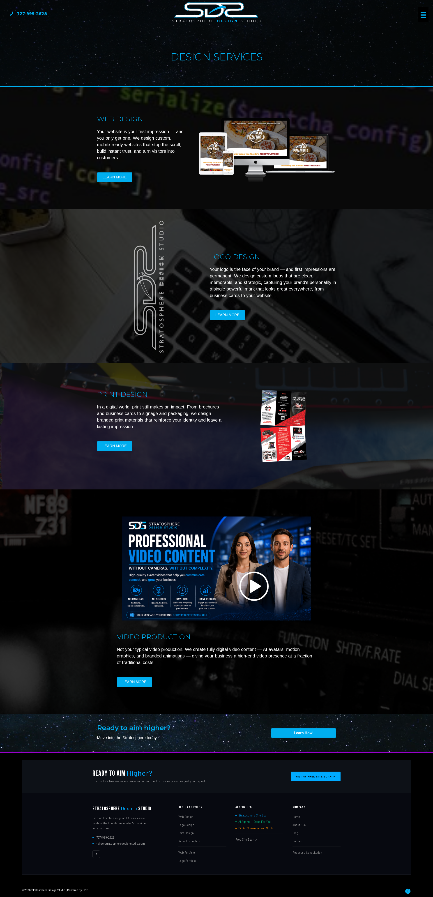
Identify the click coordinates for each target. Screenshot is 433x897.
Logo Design (186, 825)
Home (296, 817)
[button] (216, 568)
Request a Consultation (307, 852)
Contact (297, 841)
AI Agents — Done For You (254, 821)
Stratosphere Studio (121, 808)
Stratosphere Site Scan (253, 815)
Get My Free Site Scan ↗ (315, 776)
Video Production (189, 841)
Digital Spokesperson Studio (256, 828)
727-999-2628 (32, 13)
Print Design (186, 833)
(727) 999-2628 (105, 837)
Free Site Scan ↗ (246, 839)
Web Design (185, 817)
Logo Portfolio (187, 860)
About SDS (299, 825)
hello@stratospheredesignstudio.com (120, 843)
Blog (295, 833)
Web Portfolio (186, 852)
